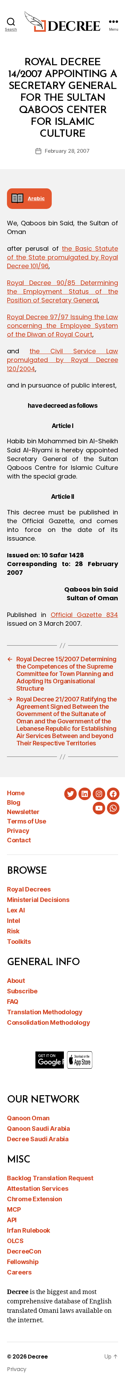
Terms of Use (26, 821)
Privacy (18, 830)
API (12, 1220)
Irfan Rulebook (28, 1230)
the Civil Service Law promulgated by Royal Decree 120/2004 (62, 360)
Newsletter (23, 811)
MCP (14, 1209)
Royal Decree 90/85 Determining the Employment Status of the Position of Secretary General (62, 291)
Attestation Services (37, 1188)
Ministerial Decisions (38, 899)
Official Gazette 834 (84, 614)
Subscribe (22, 991)
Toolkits (19, 941)
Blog (13, 802)
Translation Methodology (45, 1012)
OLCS (15, 1240)
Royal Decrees (29, 889)
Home (15, 793)
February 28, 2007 (67, 151)
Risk (13, 931)
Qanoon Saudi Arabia (38, 1128)
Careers (19, 1272)
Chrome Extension (34, 1199)
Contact (19, 840)
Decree (38, 1357)
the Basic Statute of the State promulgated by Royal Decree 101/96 (62, 257)
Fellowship (23, 1261)
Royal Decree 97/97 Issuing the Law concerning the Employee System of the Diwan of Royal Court (62, 326)
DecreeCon (24, 1251)
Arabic (36, 198)
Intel (13, 920)
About (16, 980)
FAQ (12, 1001)
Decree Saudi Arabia (38, 1139)
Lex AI (16, 910)
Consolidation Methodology (48, 1022)
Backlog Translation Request (50, 1178)
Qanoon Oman (28, 1118)
